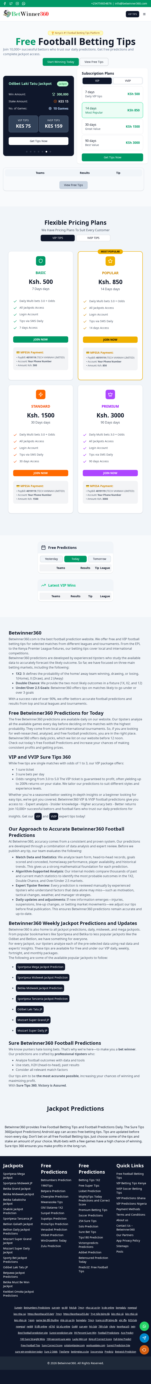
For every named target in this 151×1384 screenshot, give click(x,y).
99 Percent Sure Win (85, 1332)
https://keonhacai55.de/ (76, 1314)
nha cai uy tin (93, 1307)
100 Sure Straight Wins (32, 1339)
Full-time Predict (122, 1339)
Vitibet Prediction (52, 1235)
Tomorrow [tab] (99, 559)
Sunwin (18, 1307)
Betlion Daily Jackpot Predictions (16, 1231)
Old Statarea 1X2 (52, 1207)
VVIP (54, 816)
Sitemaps (122, 1246)
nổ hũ (52, 1326)
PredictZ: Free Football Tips (93, 1269)
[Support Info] (144, 1349)
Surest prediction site (61, 1332)
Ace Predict (127, 1332)
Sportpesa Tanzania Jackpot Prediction (42, 999)
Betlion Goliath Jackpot (18, 1224)
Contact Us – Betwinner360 (125, 1227)
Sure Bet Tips (87, 1232)
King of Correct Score (100, 1339)
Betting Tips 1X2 (89, 1180)
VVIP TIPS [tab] (93, 238)
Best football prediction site (33, 1332)
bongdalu (121, 1307)
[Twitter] (11, 3)
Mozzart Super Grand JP (33, 1020)
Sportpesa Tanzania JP (17, 1218)
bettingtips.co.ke (80, 1351)
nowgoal (132, 1307)
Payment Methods (128, 1209)
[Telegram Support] (144, 1338)
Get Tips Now (38, 141)
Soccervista (96, 1351)
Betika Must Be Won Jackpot (16, 1284)
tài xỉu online (63, 1326)
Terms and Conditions (130, 1214)
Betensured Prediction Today (93, 1260)
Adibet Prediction (90, 1252)
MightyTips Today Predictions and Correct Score (94, 1200)
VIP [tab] (97, 81)
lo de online (108, 1307)
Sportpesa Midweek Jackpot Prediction (42, 977)
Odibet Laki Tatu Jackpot (30, 83)
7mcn (81, 1307)
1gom (31, 1320)
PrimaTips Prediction (54, 1224)
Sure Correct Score (52, 1345)
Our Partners (125, 1235)
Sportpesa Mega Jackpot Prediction (40, 967)
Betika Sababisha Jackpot (14, 1201)
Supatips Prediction (54, 1218)
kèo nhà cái (117, 1314)
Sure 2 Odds (51, 1351)
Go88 (75, 1326)
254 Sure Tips (88, 1221)
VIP (38, 816)
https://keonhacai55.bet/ (41, 1314)
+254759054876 (101, 3)
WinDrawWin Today (53, 1240)
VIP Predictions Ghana (130, 1198)
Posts (119, 1251)
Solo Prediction (88, 1226)
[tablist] (112, 81)
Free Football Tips (30, 1345)
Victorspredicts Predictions (88, 1245)
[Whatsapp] (23, 3)
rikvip (112, 1326)
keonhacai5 (123, 1326)
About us (122, 1220)
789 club (103, 1326)
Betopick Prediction (125, 1351)
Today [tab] (75, 559)
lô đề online (41, 1326)
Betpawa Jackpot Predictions (14, 1275)
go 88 (65, 1307)
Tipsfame (64, 1351)
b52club (132, 1320)
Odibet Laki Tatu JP (29, 1009)
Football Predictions (108, 1332)
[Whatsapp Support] (144, 1326)
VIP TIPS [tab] (57, 238)
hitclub (72, 1307)
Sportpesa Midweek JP (17, 1183)
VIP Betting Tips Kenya (131, 1183)
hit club (93, 1326)
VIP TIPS (132, 14)
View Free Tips (94, 62)
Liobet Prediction (90, 1191)
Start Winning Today (60, 62)
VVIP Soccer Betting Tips (129, 1190)
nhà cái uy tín (67, 1320)
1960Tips (47, 1185)
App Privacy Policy (128, 1240)
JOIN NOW (41, 339)
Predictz (109, 1351)
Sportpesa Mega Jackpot (14, 1175)
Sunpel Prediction (52, 1213)
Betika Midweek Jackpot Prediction (40, 988)
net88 (30, 1326)
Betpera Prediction (53, 1191)
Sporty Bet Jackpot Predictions (15, 1260)
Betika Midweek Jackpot (18, 1194)
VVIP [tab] (128, 81)
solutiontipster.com (74, 1345)
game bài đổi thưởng (47, 1320)
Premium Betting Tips (93, 1210)
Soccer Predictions (91, 1215)
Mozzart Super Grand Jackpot (17, 1241)
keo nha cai (20, 1314)
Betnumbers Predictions (37, 1307)
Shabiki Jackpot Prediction (13, 1211)
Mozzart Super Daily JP (32, 1030)
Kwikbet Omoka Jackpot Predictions (18, 1293)
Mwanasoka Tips (52, 1202)
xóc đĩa (123, 1320)
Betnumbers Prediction (56, 1180)
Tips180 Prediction (91, 1237)
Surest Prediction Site (118, 1345)
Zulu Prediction (51, 1246)
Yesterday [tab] (51, 559)
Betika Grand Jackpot (16, 1188)
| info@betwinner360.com (129, 3)
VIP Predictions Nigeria (131, 1203)
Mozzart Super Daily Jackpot (16, 1250)
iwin (133, 1326)
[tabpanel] (112, 123)
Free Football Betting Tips (130, 1175)
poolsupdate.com (95, 1345)
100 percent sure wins (59, 1339)
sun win (56, 1307)
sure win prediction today (29, 1351)
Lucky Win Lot (79, 1339)
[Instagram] (17, 3)
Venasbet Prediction (54, 1229)
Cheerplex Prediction (54, 1196)
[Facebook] (4, 3)
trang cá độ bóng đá (106, 1320)
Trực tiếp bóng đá (100, 1314)
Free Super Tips (89, 1185)
